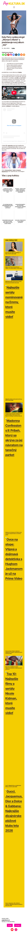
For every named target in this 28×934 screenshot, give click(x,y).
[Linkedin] (19, 55)
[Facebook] (13, 55)
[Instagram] (11, 55)
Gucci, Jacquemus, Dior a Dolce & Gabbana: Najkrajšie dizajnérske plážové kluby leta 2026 (13, 904)
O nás (9, 925)
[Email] (6, 55)
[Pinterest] (8, 55)
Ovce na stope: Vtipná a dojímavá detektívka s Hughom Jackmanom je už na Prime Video (13, 652)
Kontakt (18, 925)
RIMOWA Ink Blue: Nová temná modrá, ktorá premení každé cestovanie (13, 282)
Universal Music (8, 170)
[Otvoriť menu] (14, 7)
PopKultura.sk (6, 920)
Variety (20, 72)
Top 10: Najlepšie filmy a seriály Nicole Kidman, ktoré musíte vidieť (13, 786)
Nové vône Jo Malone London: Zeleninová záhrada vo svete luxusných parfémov (13, 668)
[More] (24, 55)
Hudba (13, 48)
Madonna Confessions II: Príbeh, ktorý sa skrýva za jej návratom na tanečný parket (13, 533)
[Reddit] (21, 55)
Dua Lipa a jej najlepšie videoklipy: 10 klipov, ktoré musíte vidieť (12, 253)
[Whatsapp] (3, 55)
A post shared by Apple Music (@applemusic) (14, 141)
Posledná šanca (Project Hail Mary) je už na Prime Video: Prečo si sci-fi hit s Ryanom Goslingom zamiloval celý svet (13, 415)
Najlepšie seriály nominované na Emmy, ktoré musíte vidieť (13, 399)
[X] (16, 55)
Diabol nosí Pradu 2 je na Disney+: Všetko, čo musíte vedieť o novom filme (13, 267)
